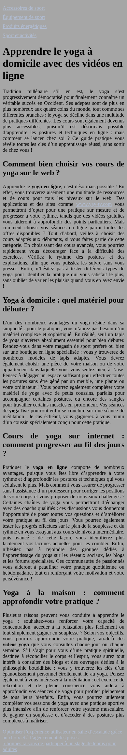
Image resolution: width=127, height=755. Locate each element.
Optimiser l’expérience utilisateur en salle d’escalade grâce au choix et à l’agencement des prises (62, 734)
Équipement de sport (24, 17)
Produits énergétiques (25, 26)
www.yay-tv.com (94, 204)
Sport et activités (19, 35)
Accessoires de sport (24, 8)
